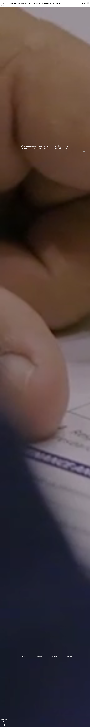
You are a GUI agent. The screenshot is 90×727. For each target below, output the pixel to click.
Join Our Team (57, 3)
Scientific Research (37, 3)
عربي (85, 3)
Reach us (81, 3)
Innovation (30, 3)
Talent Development (45, 3)
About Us (11, 3)
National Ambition (24, 3)
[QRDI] (3, 3)
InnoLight (52, 3)
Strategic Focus (17, 3)
